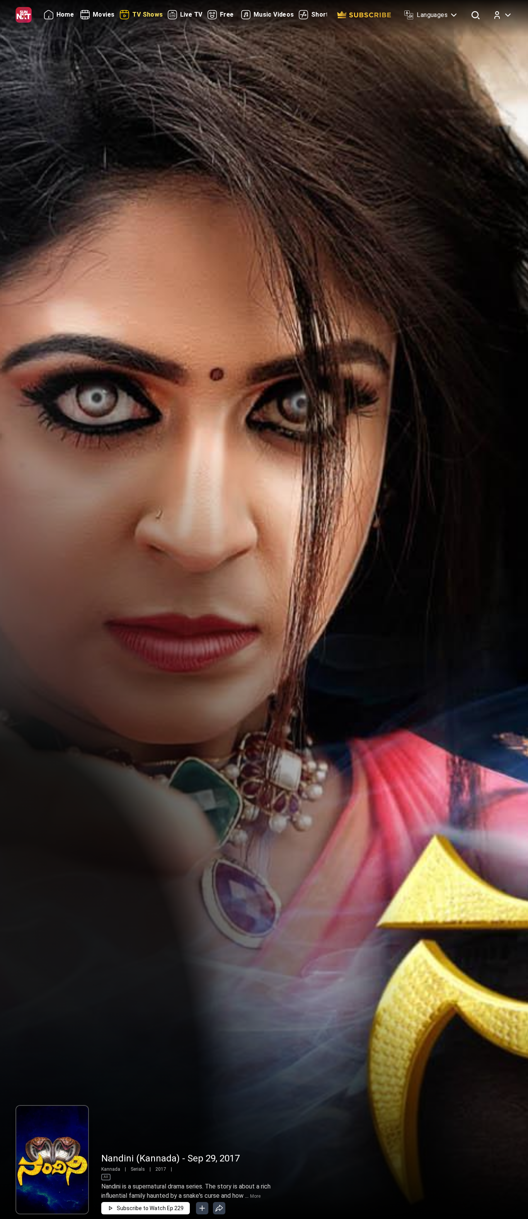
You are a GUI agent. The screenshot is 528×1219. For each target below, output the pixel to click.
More (255, 1196)
